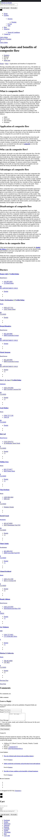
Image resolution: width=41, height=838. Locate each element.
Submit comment (5, 725)
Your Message (4, 720)
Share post (7, 60)
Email (2, 712)
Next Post (3, 684)
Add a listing (4, 37)
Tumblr (6, 830)
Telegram (6, 825)
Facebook (7, 820)
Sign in (2, 39)
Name (2, 710)
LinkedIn (6, 829)
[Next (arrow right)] (2, 807)
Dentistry (6, 55)
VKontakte (7, 832)
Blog (5, 27)
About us (6, 29)
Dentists (13, 22)
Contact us (7, 34)
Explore (6, 15)
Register (8, 39)
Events (10, 24)
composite (27, 144)
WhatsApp (7, 823)
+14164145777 (13, 747)
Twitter (6, 822)
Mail (5, 834)
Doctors (10, 19)
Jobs (9, 25)
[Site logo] (6, 2)
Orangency (18, 790)
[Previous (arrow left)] (1, 807)
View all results (5, 8)
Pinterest (6, 827)
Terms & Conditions (14, 32)
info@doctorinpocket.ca (15, 748)
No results (14, 8)
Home (6, 13)
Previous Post (4, 680)
